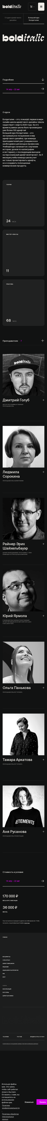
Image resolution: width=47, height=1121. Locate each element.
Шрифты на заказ (8, 995)
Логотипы (6, 992)
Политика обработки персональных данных (10, 1116)
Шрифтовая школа (8, 963)
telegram (6, 1036)
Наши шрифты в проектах (10, 970)
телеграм (27, 923)
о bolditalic (6, 960)
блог (4, 977)
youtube (19, 1036)
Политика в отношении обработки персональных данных (20, 1043)
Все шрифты (6, 956)
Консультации (7, 989)
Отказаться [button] (29, 1102)
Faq (4, 973)
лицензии (6, 966)
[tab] (23, 385)
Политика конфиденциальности (11, 1107)
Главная (5, 937)
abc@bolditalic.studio (37, 1036)
